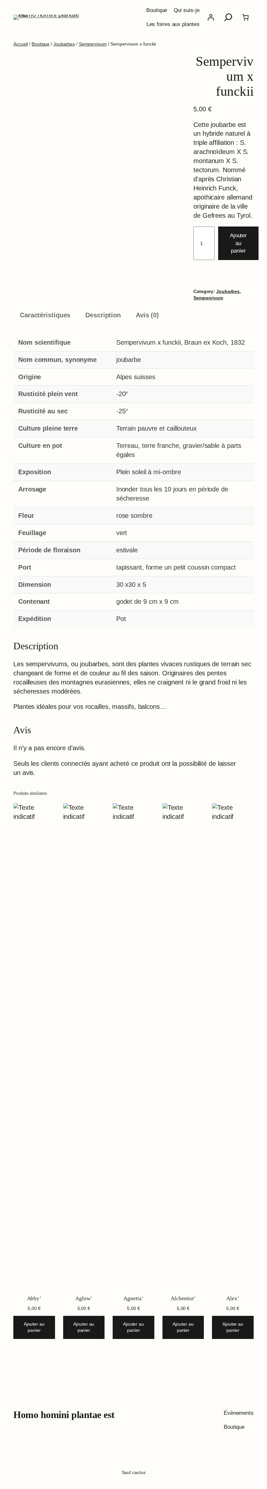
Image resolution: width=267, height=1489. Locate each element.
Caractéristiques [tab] (45, 315)
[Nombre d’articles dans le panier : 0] (245, 17)
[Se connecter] (211, 17)
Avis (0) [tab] (147, 315)
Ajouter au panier (238, 243)
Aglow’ (83, 1298)
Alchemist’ (183, 1298)
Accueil (20, 44)
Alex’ (232, 1298)
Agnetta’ (133, 1298)
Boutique (40, 44)
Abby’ (34, 1298)
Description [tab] (103, 315)
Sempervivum (93, 44)
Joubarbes (64, 44)
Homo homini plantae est (64, 1414)
